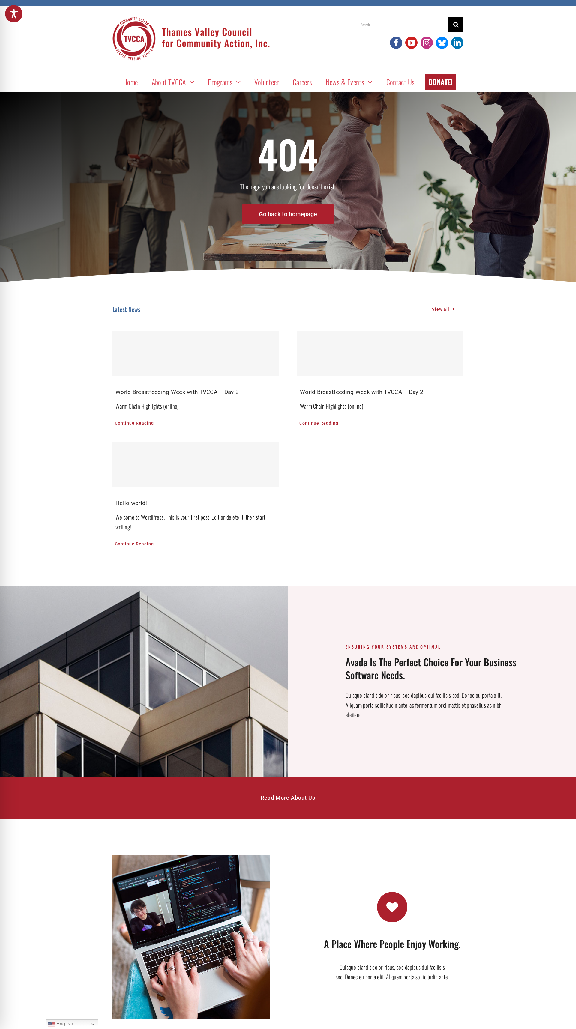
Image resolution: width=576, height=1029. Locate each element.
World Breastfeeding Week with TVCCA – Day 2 (177, 392)
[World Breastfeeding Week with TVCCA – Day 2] (195, 353)
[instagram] (427, 43)
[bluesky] (442, 43)
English (64, 1023)
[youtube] (411, 43)
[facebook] (396, 43)
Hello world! (131, 503)
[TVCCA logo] (191, 20)
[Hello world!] (195, 464)
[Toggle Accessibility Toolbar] (13, 13)
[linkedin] (457, 43)
